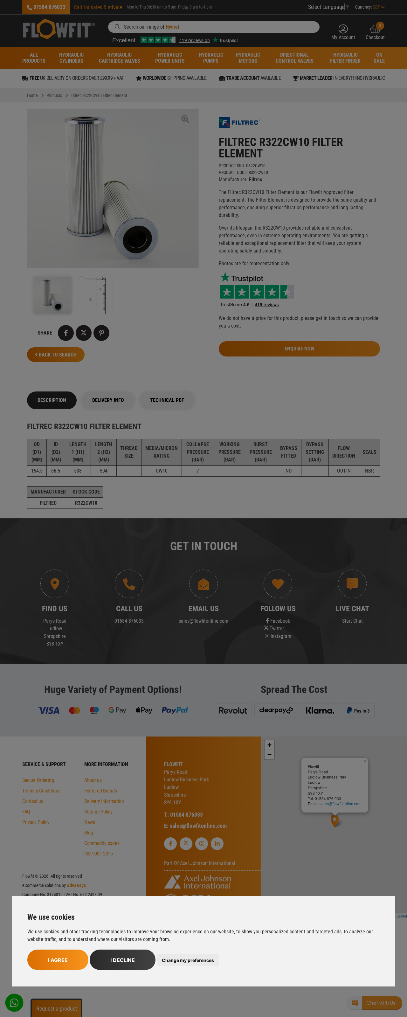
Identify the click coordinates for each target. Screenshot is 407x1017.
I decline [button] (122, 960)
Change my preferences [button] (188, 960)
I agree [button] (58, 960)
